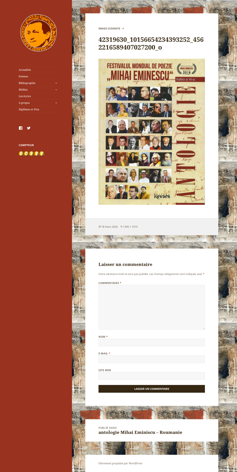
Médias (23, 89)
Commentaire (110, 283)
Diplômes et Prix (29, 109)
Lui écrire (25, 96)
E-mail (104, 353)
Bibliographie (27, 83)
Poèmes (23, 76)
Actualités (25, 70)
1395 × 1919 (130, 226)
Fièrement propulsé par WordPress (120, 463)
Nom (103, 336)
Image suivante (109, 28)
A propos (24, 103)
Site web (105, 370)
